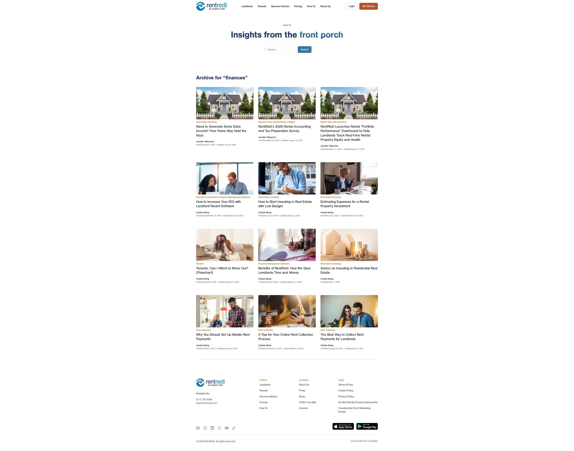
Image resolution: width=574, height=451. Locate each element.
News (302, 396)
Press (302, 390)
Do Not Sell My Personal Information (358, 402)
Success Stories (280, 6)
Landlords (247, 6)
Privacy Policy (346, 396)
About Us (325, 6)
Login (352, 6)
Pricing (298, 6)
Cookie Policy (346, 390)
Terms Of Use (345, 384)
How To (311, 6)
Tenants (262, 6)
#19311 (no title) (307, 402)
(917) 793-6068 (204, 399)
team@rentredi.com (206, 403)
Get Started (368, 6)
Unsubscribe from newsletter (364, 441)
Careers (303, 408)
